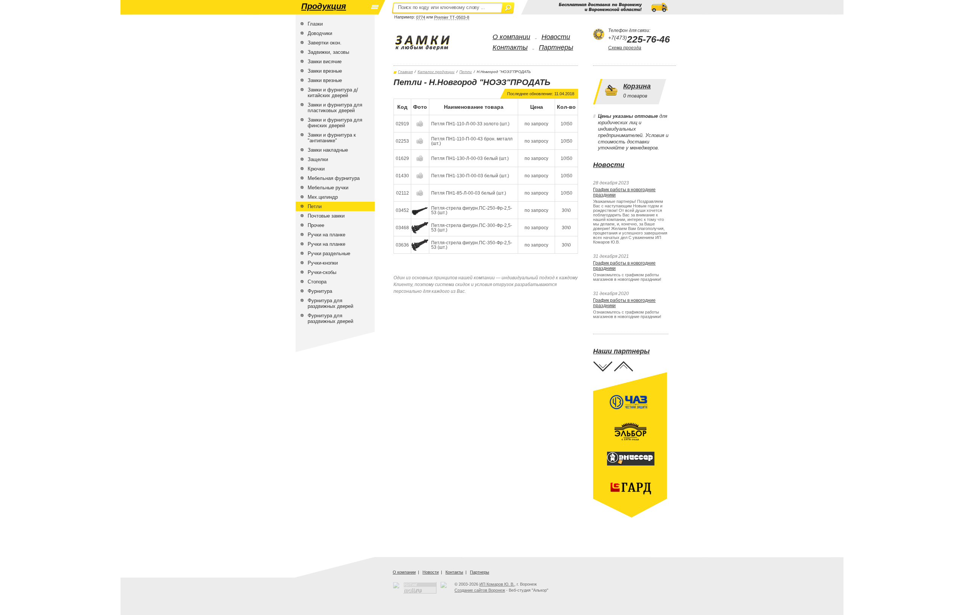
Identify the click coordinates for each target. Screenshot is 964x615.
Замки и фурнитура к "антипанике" (332, 137)
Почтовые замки (326, 216)
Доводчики (320, 33)
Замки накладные (328, 150)
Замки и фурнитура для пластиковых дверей (335, 107)
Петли (315, 206)
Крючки (316, 169)
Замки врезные (325, 71)
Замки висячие (325, 61)
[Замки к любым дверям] (430, 42)
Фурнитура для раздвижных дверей (330, 303)
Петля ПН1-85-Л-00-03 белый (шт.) (468, 193)
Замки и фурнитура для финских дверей (335, 122)
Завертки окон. (325, 43)
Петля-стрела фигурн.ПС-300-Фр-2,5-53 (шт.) (471, 228)
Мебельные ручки (328, 187)
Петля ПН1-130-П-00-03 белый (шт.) (470, 175)
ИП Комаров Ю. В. (496, 584)
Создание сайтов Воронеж (480, 590)
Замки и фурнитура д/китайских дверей (333, 92)
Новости (555, 37)
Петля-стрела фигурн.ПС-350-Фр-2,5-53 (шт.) (471, 245)
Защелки (318, 159)
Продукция (323, 6)
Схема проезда (624, 47)
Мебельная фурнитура (334, 178)
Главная (405, 72)
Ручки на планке (326, 234)
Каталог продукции (436, 72)
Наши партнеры (621, 351)
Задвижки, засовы (328, 52)
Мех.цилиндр (323, 197)
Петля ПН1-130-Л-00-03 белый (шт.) (470, 158)
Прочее (316, 225)
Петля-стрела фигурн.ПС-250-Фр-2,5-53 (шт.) (471, 210)
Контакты (510, 47)
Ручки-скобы (322, 272)
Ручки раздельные (329, 253)
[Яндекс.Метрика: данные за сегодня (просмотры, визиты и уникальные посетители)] (444, 585)
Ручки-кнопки (323, 263)
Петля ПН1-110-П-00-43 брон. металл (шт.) (472, 141)
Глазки (315, 24)
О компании (511, 37)
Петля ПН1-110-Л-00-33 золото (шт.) (470, 123)
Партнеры (556, 47)
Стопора (317, 282)
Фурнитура (320, 291)
